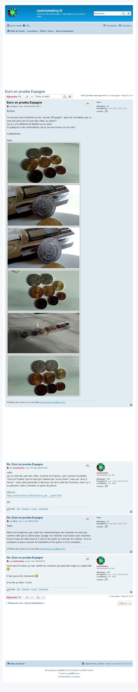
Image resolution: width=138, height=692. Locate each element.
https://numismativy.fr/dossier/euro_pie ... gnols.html (34, 495)
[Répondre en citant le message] (87, 103)
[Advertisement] (71, 61)
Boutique (25, 509)
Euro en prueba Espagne (25, 91)
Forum (34, 509)
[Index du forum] (21, 11)
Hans (99, 102)
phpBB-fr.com (73, 673)
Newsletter (43, 509)
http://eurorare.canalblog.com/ (52, 402)
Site (18, 509)
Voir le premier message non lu (94, 95)
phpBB (61, 670)
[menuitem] (26, 26)
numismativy (102, 473)
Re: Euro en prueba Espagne (25, 464)
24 (108, 106)
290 (108, 479)
